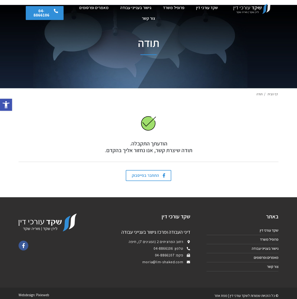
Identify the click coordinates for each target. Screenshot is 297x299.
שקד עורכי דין (207, 7)
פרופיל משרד (173, 7)
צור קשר (148, 18)
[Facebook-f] (23, 245)
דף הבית (273, 94)
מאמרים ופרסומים (94, 7)
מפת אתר (220, 295)
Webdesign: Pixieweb (34, 295)
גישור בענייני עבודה (135, 7)
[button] (45, 13)
